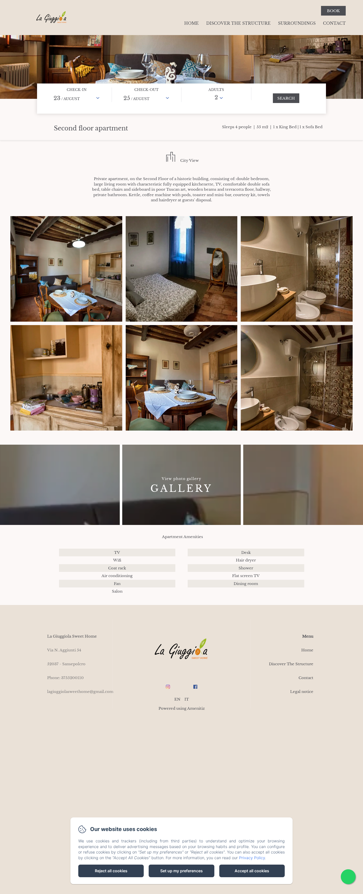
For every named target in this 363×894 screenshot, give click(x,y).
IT (186, 699)
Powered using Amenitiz (182, 708)
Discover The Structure (238, 23)
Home (191, 23)
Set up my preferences (181, 870)
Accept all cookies (252, 870)
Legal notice (301, 691)
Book (333, 10)
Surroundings (297, 23)
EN (177, 699)
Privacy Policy (252, 857)
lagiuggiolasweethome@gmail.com (80, 691)
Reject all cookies (111, 870)
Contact (334, 23)
